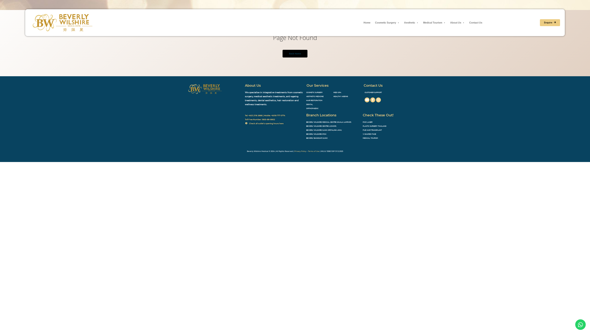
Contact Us (475, 22)
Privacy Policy (300, 151)
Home (367, 22)
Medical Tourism (432, 22)
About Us (455, 22)
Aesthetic (409, 22)
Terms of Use (313, 151)
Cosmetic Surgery (385, 22)
